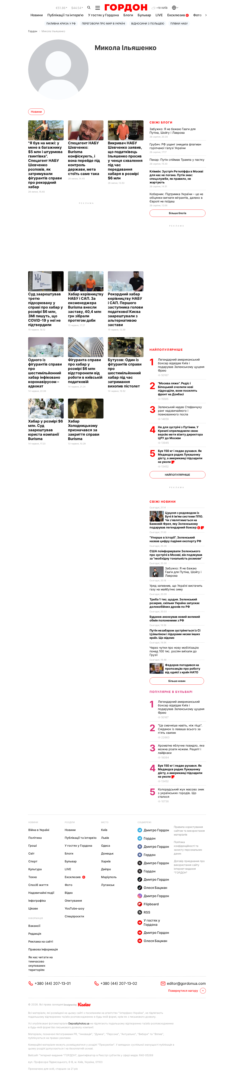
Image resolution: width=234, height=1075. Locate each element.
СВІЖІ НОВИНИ (163, 501)
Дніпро (106, 869)
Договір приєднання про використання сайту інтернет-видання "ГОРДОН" (189, 866)
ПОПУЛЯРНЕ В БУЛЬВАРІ (171, 692)
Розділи (70, 822)
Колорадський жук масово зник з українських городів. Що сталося (181, 792)
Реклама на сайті (40, 941)
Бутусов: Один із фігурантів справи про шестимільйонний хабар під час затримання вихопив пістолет (124, 373)
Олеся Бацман (155, 888)
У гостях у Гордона (103, 15)
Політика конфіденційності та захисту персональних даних (188, 847)
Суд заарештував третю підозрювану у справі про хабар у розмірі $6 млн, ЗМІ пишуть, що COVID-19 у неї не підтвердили (45, 309)
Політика (35, 838)
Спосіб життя (38, 885)
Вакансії (34, 926)
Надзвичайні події (41, 893)
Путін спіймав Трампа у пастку (177, 159)
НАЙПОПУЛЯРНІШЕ (166, 349)
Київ (104, 830)
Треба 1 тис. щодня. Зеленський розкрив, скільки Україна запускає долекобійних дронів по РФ (175, 603)
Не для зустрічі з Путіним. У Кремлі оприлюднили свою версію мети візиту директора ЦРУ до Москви (180, 432)
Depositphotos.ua (78, 1023)
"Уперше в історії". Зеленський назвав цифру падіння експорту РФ (176, 539)
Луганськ (107, 885)
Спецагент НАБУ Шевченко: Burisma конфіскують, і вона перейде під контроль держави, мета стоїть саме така (84, 158)
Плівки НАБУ (179, 23)
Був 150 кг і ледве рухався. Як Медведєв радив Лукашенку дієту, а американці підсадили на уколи (180, 456)
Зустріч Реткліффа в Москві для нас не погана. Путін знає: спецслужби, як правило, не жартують (176, 177)
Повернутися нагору (183, 990)
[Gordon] (126, 8)
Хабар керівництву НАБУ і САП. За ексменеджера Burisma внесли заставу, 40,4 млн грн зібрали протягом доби (85, 307)
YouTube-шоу (74, 908)
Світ (31, 853)
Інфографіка (37, 900)
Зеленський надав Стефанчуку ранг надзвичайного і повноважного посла (180, 410)
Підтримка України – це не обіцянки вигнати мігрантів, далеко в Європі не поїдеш (176, 197)
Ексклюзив (176, 15)
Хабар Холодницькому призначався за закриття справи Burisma (83, 430)
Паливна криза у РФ (61, 23)
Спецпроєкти (74, 916)
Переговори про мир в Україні (103, 23)
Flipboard (151, 904)
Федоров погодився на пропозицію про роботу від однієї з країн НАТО (182, 668)
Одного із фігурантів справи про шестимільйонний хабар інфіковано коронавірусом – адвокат (45, 373)
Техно (32, 877)
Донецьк (107, 853)
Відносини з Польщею (147, 23)
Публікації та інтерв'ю (65, 15)
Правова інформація (43, 949)
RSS (147, 912)
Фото (197, 15)
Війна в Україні (38, 830)
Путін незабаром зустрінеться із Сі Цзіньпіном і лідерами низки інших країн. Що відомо (175, 634)
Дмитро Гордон (156, 830)
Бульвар (144, 15)
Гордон (32, 31)
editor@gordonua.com (186, 983)
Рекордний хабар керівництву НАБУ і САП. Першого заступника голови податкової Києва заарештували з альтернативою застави (125, 309)
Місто (104, 822)
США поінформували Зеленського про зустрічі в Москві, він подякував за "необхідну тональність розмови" (176, 554)
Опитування (73, 900)
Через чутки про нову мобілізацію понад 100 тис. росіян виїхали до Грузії (174, 651)
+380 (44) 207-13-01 (53, 983)
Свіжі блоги (161, 122)
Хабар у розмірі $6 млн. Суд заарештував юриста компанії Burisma (45, 430)
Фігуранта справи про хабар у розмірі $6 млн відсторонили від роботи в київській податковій (85, 371)
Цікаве (33, 908)
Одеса (105, 845)
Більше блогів (177, 213)
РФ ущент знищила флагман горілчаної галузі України (175, 146)
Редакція (34, 933)
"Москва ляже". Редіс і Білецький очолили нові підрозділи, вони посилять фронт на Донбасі (177, 388)
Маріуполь (109, 877)
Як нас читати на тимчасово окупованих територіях (40, 963)
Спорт (32, 861)
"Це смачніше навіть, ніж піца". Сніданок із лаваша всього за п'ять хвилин (180, 729)
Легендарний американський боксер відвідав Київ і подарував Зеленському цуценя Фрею (181, 365)
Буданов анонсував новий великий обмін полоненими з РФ (175, 618)
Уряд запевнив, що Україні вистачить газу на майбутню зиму (176, 587)
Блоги (128, 15)
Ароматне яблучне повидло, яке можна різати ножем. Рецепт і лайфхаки (181, 749)
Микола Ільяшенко (53, 31)
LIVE (159, 15)
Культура (35, 869)
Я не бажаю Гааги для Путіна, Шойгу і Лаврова (173, 130)
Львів (105, 838)
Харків (106, 861)
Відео (69, 893)
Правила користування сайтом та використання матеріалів (189, 830)
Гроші (32, 845)
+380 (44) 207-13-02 (118, 983)
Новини (37, 15)
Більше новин (176, 680)
